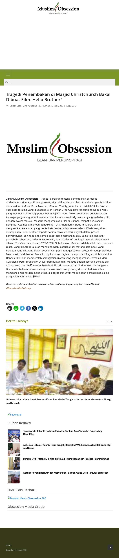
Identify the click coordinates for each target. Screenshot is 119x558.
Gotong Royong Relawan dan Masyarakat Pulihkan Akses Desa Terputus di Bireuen (65, 472)
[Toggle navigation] (8, 74)
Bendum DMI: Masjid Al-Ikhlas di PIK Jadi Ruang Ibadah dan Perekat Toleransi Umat (66, 458)
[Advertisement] (59, 46)
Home (9, 545)
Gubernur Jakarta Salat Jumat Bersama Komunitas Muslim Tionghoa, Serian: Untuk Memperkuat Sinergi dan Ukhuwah (58, 401)
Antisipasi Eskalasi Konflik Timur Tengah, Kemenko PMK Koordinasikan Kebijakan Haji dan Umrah (67, 446)
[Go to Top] (110, 547)
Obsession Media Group (18, 288)
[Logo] (58, 7)
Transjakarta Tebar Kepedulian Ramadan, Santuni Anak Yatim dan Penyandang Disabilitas (62, 432)
